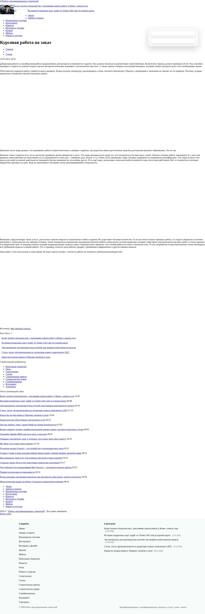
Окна (8, 369)
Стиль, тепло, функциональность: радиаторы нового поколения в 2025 (35, 352)
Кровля (9, 30)
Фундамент (11, 384)
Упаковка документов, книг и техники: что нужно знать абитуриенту (33, 439)
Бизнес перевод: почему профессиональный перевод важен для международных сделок (42, 429)
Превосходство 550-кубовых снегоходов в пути (22, 420)
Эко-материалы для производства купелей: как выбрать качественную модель (39, 347)
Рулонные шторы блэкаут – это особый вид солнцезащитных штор (32, 448)
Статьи (9, 54)
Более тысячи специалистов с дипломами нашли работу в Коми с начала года (51, 6)
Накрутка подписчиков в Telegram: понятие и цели (26, 357)
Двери (31, 15)
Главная (9, 49)
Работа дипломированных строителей (26, 511)
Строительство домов (16, 379)
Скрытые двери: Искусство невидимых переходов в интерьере (30, 462)
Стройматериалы (14, 381)
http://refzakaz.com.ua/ (21, 328)
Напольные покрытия (16, 366)
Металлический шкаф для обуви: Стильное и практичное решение (31, 481)
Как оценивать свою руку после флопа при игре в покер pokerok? (31, 458)
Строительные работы (16, 376)
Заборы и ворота (36, 18)
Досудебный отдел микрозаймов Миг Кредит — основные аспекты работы (36, 467)
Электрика (11, 386)
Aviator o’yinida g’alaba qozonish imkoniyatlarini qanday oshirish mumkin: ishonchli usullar (40, 453)
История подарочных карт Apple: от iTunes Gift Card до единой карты (61, 10)
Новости (10, 25)
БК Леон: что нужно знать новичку (17, 443)
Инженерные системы (16, 20)
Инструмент (11, 23)
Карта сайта (5, 514)
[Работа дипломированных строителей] (19, 1)
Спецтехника (12, 371)
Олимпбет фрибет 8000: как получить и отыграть (23, 434)
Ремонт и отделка (14, 35)
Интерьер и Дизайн (15, 28)
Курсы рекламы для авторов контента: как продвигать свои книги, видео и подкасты (40, 477)
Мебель (9, 33)
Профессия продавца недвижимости (17, 472)
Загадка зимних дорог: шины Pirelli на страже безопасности (28, 424)
